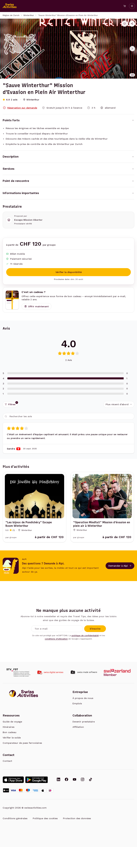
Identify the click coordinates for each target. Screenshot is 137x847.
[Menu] (132, 6)
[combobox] (118, 404)
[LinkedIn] (58, 779)
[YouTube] (74, 779)
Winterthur (28, 15)
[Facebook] (66, 779)
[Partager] (132, 24)
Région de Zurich (11, 15)
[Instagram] (82, 779)
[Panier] (125, 6)
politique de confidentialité (85, 635)
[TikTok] (90, 779)
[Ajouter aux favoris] (125, 24)
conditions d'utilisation (56, 639)
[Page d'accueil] (10, 6)
